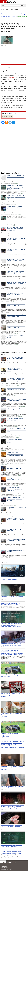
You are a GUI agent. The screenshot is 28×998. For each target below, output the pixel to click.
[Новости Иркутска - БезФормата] (8, 1)
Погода (23, 14)
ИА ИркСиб (12, 113)
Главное (3, 14)
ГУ (12, 79)
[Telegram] (10, 122)
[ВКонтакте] (3, 122)
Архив (10, 14)
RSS (10, 869)
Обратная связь (4, 866)
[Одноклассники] (6, 122)
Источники (16, 14)
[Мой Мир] (13, 122)
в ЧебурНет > (22, 16)
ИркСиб (11, 77)
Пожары (14, 16)
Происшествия (5, 16)
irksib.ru (5, 45)
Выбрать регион (4, 867)
